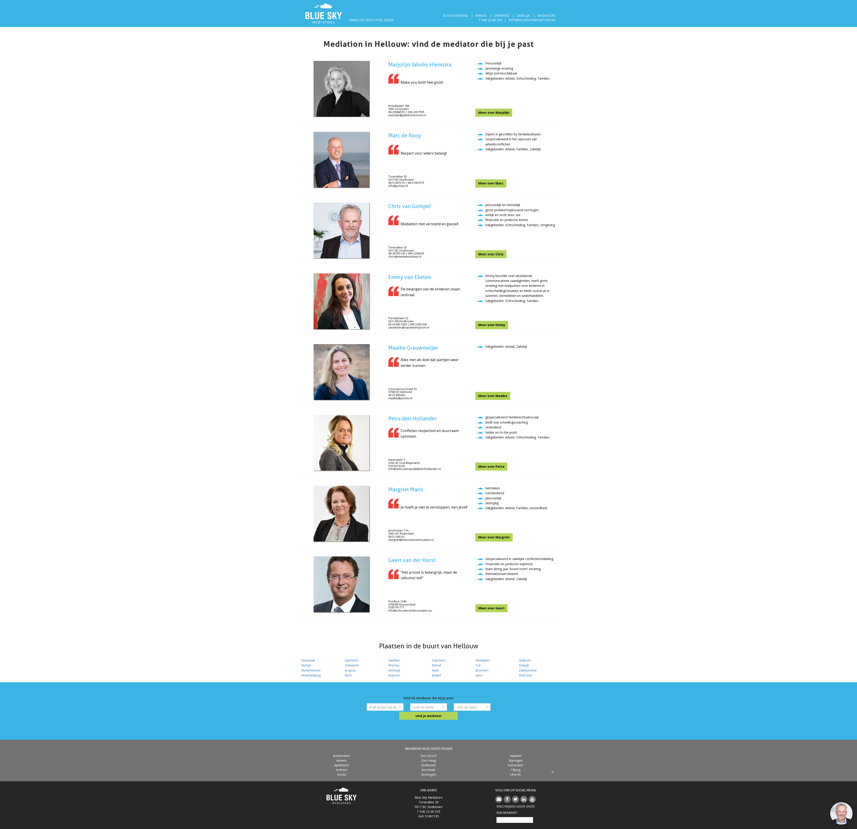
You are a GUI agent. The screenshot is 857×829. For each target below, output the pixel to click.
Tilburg (515, 770)
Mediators (546, 15)
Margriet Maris (405, 489)
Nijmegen (516, 760)
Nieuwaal (308, 660)
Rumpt (306, 665)
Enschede (428, 770)
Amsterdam (341, 756)
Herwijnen (482, 660)
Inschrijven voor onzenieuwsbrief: (515, 809)
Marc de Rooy (404, 135)
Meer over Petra (491, 466)
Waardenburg (311, 675)
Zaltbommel (528, 670)
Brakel (436, 675)
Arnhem (341, 770)
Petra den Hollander (412, 418)
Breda (341, 774)
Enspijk (524, 665)
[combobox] (385, 707)
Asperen (394, 675)
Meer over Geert (491, 608)
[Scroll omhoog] (553, 771)
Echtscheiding (455, 15)
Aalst (435, 670)
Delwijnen (352, 665)
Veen (479, 675)
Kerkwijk (394, 670)
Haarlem (516, 756)
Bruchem (482, 670)
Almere (341, 760)
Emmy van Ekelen (409, 277)
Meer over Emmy (491, 325)
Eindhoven (428, 765)
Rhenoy (393, 665)
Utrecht (515, 774)
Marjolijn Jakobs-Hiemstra (419, 64)
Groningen (428, 774)
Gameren (351, 660)
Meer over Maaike (492, 396)
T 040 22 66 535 (490, 20)
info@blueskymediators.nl (532, 20)
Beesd (436, 665)
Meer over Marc (490, 183)
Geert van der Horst (411, 560)
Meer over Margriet (494, 537)
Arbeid (481, 15)
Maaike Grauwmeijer (413, 348)
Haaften (394, 660)
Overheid (501, 15)
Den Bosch (428, 756)
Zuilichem (439, 660)
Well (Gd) (525, 675)
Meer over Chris (490, 254)
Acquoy (350, 670)
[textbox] (384, 707)
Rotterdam (515, 765)
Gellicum (525, 660)
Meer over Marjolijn (493, 112)
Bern (348, 675)
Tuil (478, 665)
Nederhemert (311, 670)
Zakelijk (523, 15)
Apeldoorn (341, 765)
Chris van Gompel (409, 206)
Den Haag (428, 760)
